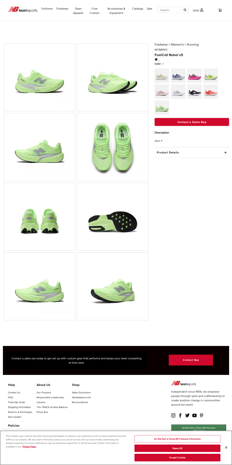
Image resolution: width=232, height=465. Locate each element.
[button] (198, 10)
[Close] (226, 448)
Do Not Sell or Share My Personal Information (198, 429)
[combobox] (168, 10)
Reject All (177, 448)
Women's (177, 44)
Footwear (161, 44)
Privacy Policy (29, 446)
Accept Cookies (177, 457)
